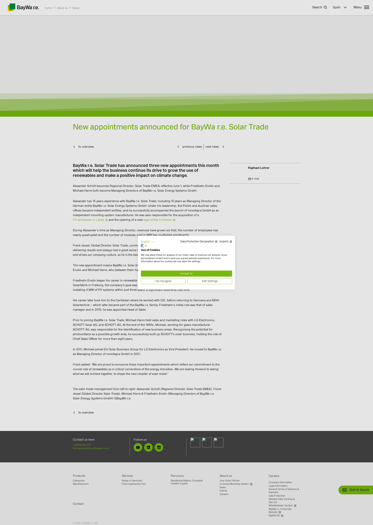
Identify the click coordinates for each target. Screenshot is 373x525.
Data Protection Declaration (197, 241)
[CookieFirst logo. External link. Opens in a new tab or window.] (144, 245)
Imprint (224, 241)
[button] (147, 241)
